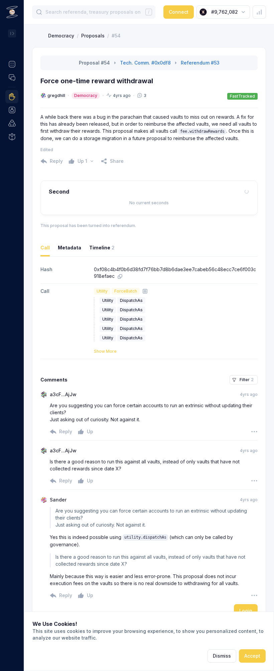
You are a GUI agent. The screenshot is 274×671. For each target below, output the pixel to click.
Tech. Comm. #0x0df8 (145, 63)
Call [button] (45, 247)
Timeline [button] (102, 247)
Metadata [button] (69, 247)
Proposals (93, 35)
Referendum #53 (200, 63)
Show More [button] (105, 351)
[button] (11, 64)
